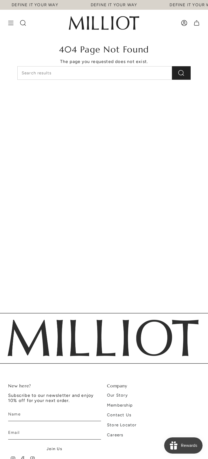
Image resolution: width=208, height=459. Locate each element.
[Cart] (196, 23)
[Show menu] (10, 23)
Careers (115, 435)
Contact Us (119, 415)
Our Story (117, 395)
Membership (120, 405)
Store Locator (122, 425)
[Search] (181, 73)
